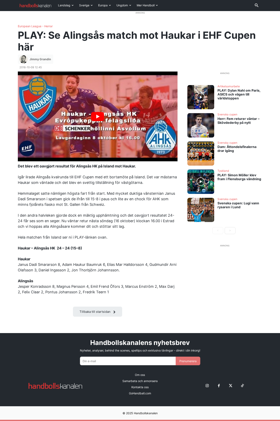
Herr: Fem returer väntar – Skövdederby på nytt (238, 121)
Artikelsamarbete (228, 86)
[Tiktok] (242, 385)
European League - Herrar (35, 26)
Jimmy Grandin (40, 59)
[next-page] (230, 230)
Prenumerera (188, 361)
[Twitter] (230, 385)
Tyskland (223, 171)
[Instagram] (207, 385)
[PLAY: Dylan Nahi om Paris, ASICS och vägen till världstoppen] (200, 97)
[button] (256, 5)
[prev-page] (217, 230)
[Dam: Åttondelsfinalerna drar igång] (200, 153)
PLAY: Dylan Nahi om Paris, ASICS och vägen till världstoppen (239, 94)
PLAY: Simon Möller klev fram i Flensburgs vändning (239, 177)
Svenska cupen (227, 114)
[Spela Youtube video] (98, 116)
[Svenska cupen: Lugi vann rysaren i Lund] (200, 210)
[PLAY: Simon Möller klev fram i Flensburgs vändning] (200, 182)
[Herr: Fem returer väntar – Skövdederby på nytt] (200, 125)
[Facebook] (218, 385)
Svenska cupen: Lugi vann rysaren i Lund (238, 205)
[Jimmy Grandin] (24, 59)
